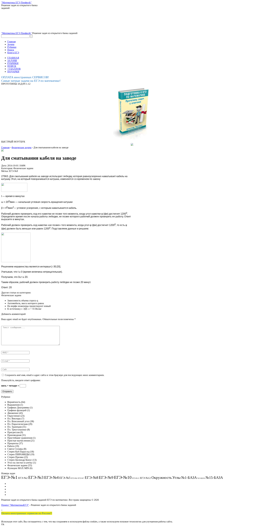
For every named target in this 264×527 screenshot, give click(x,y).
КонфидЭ (12, 494)
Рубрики (11, 47)
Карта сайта (13, 489)
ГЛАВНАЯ (13, 57)
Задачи (10, 44)
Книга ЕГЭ (13, 52)
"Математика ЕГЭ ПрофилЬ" (16, 33)
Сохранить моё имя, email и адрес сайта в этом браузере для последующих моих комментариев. (54, 375)
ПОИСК (11, 66)
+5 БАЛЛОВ (14, 69)
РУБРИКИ (12, 63)
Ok (2, 524)
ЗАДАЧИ (12, 60)
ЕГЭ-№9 (13, 171)
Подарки (11, 492)
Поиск (10, 50)
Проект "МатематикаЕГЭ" (15, 505)
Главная (11, 41)
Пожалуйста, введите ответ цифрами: (20, 380)
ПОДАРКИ (13, 71)
